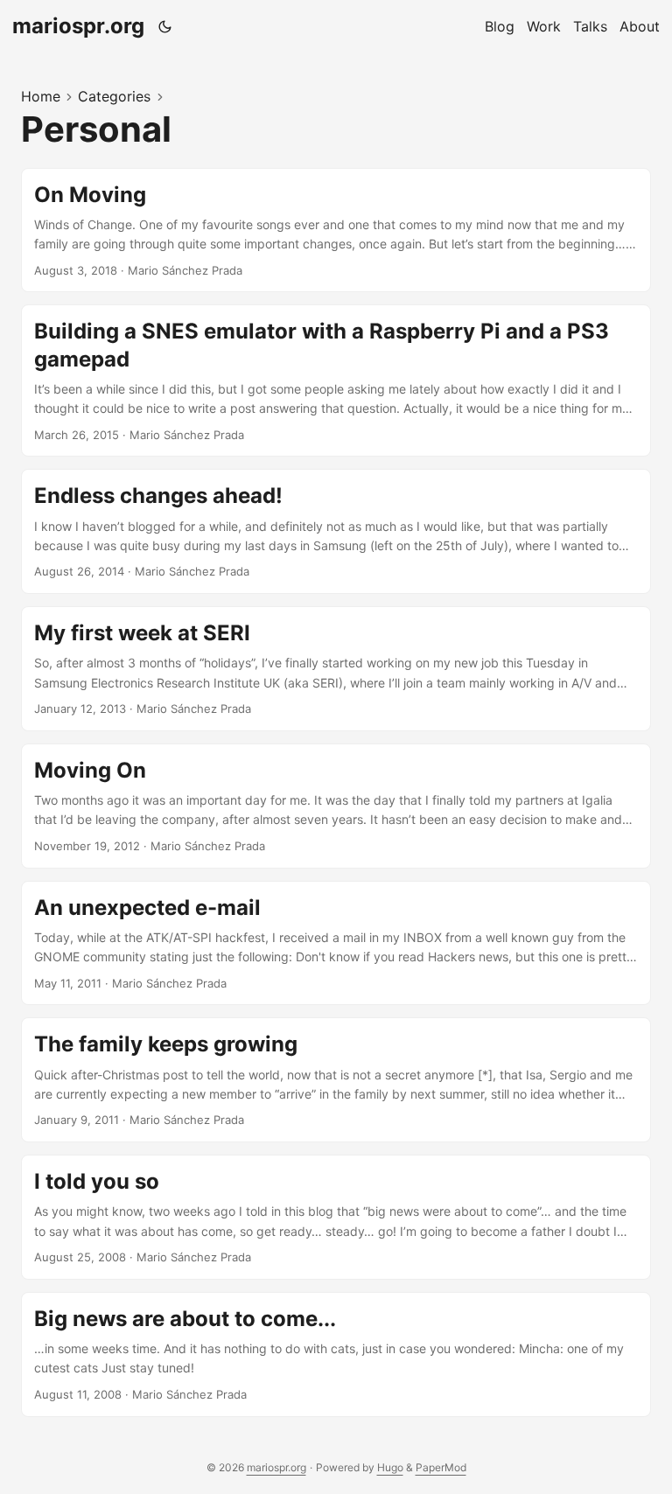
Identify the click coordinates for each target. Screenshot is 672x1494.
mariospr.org (78, 25)
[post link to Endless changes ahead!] (336, 531)
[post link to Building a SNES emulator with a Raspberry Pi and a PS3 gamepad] (336, 380)
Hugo (390, 1467)
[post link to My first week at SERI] (336, 668)
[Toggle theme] (165, 26)
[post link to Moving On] (336, 806)
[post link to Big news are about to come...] (336, 1354)
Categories (114, 96)
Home (40, 96)
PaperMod (441, 1467)
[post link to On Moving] (336, 230)
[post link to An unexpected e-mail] (336, 943)
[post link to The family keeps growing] (336, 1079)
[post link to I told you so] (336, 1217)
